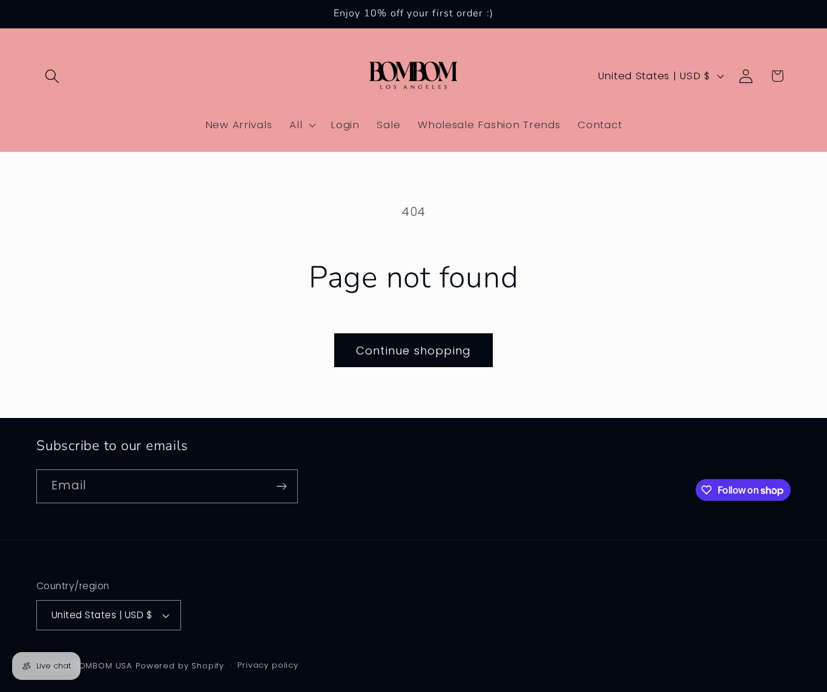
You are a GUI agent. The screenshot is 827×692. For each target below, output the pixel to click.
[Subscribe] (281, 486)
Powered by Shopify (180, 665)
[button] (52, 76)
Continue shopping (413, 350)
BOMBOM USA (103, 665)
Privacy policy (267, 665)
